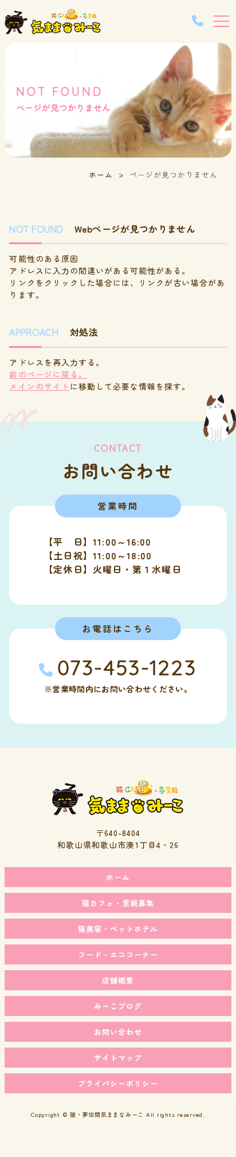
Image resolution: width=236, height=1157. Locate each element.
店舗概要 (118, 980)
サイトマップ (118, 1057)
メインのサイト (39, 386)
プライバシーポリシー (118, 1083)
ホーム (101, 174)
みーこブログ (118, 1006)
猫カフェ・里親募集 (118, 902)
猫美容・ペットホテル (118, 928)
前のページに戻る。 (47, 374)
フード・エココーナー (118, 954)
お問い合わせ (118, 1031)
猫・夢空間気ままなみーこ (107, 1114)
